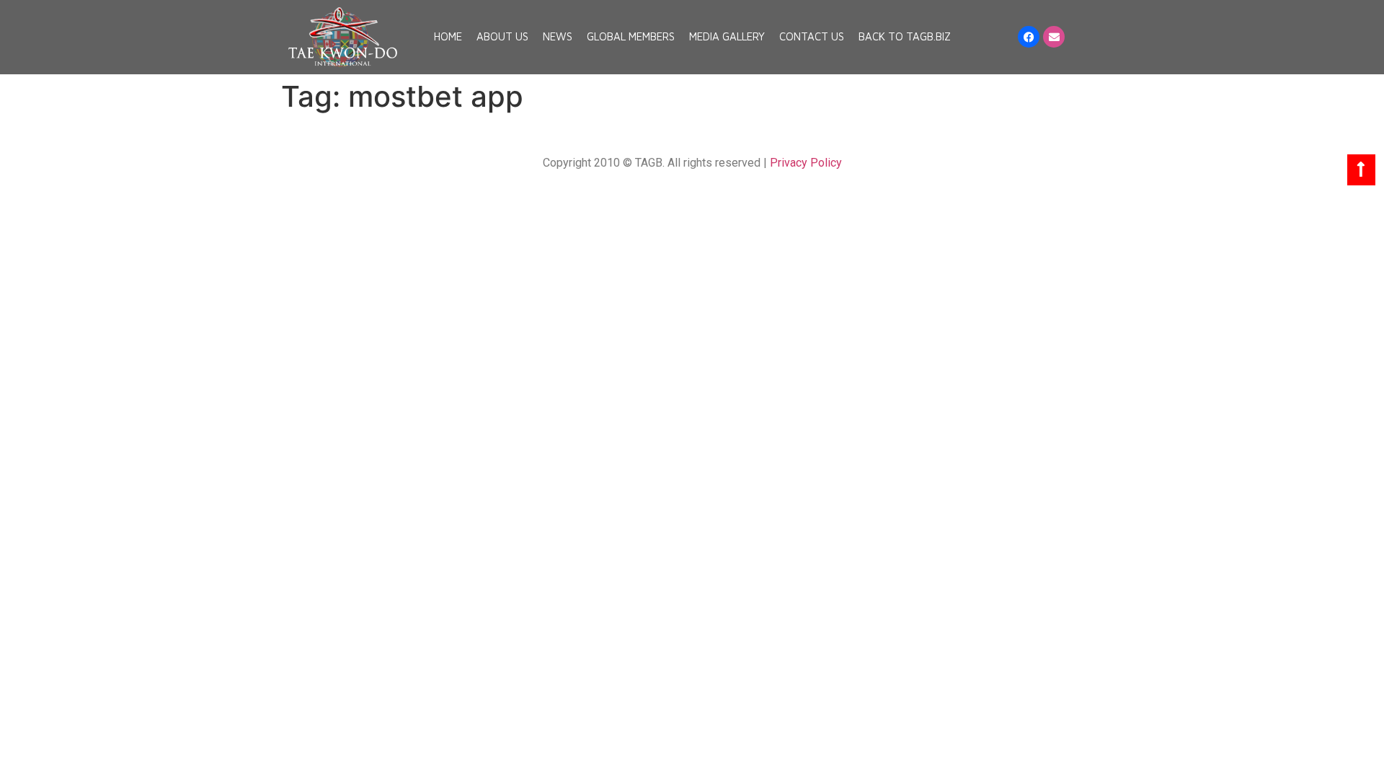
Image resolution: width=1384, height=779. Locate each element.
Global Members (631, 36)
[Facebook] (1028, 37)
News (557, 36)
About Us (502, 36)
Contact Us (811, 36)
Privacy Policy (806, 163)
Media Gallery (727, 36)
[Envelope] (1054, 37)
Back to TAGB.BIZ (905, 36)
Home (448, 36)
